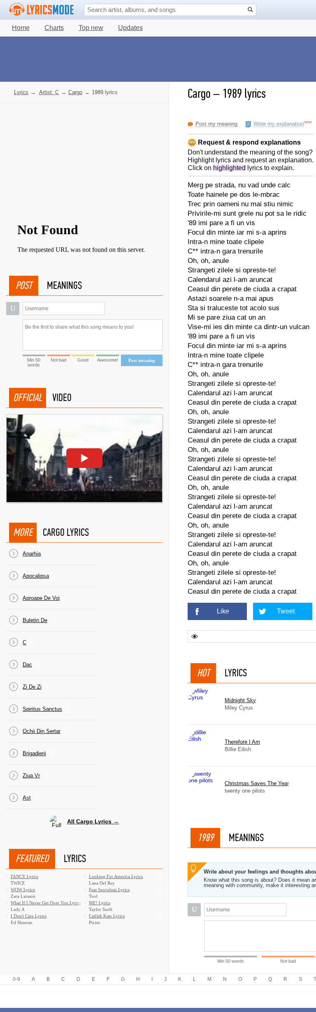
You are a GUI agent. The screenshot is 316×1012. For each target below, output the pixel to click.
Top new (91, 27)
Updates (130, 27)
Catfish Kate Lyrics (107, 915)
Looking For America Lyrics (116, 876)
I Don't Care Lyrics (28, 915)
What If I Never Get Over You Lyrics (46, 902)
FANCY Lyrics (24, 876)
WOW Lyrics (23, 889)
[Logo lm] (41, 9)
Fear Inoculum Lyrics (109, 889)
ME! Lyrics (99, 902)
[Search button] (250, 9)
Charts (54, 27)
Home (21, 27)
